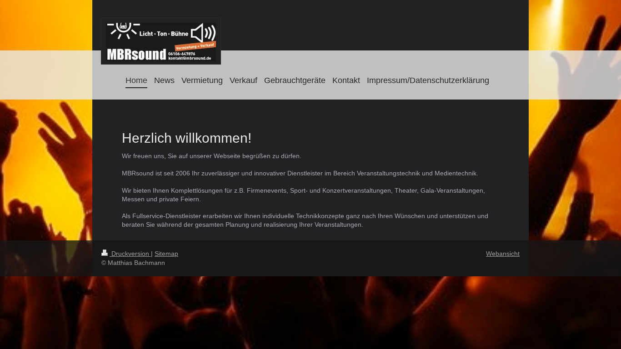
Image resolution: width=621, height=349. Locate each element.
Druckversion (130, 253)
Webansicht (503, 253)
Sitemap (166, 253)
